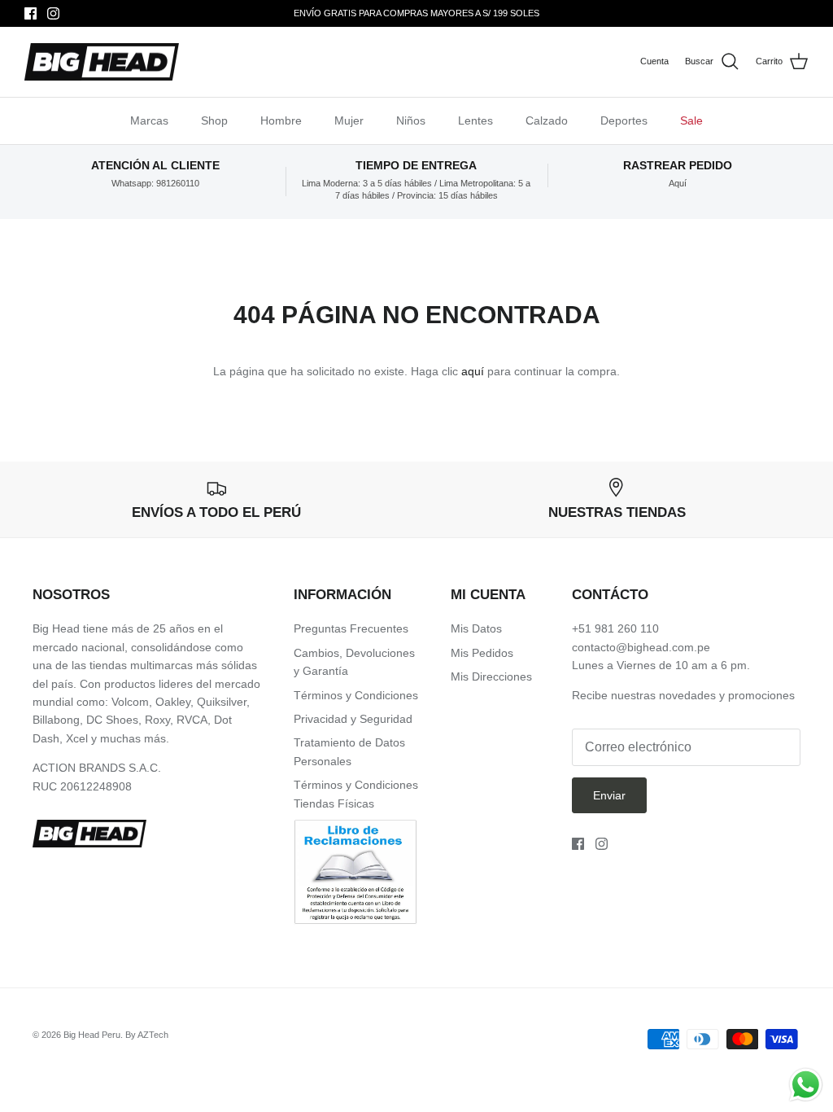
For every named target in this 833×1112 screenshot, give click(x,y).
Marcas (149, 120)
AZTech (152, 1035)
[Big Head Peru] (101, 62)
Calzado (547, 120)
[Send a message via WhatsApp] (806, 1085)
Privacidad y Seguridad (353, 718)
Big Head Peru (91, 1035)
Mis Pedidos (482, 652)
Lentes (475, 120)
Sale (691, 120)
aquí (472, 371)
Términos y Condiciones (356, 695)
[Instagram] (53, 13)
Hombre (281, 120)
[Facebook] (30, 13)
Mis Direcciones (491, 676)
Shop (214, 120)
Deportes (624, 120)
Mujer (349, 120)
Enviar (609, 795)
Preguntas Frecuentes (351, 628)
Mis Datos (476, 628)
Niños (410, 120)
